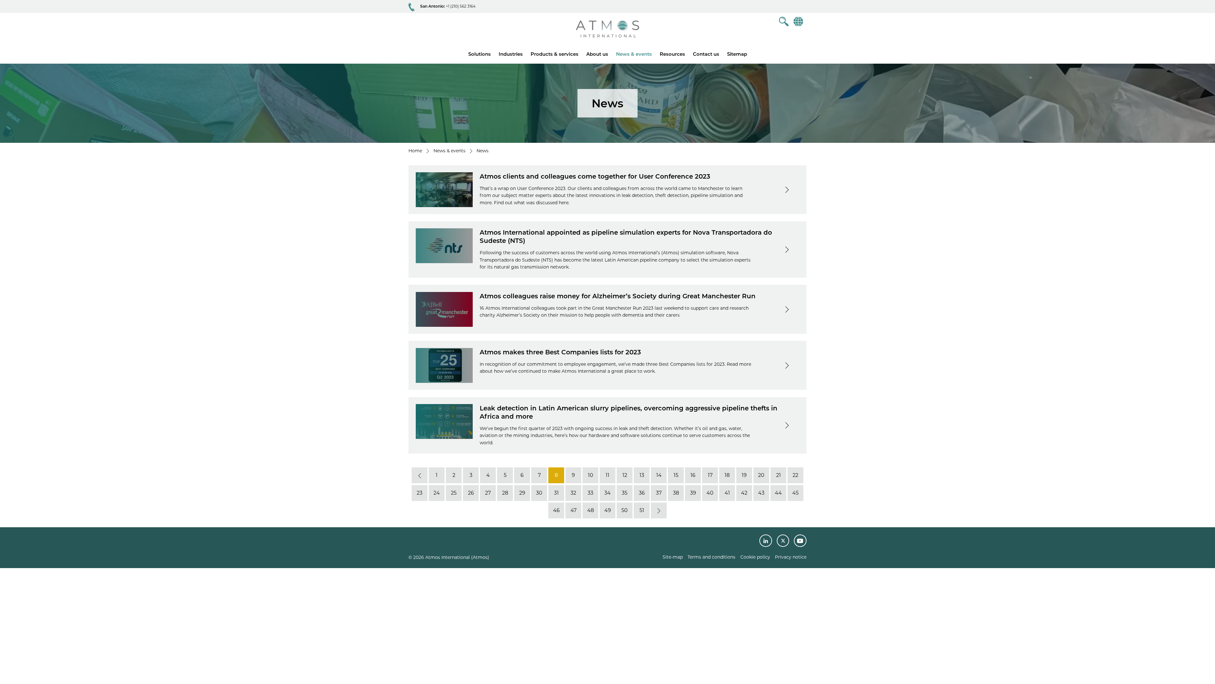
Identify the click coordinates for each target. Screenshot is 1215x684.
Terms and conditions (711, 557)
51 (641, 511)
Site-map (673, 557)
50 (624, 511)
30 (539, 493)
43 (761, 493)
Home (415, 151)
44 (778, 493)
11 (607, 475)
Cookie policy (755, 557)
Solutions (479, 54)
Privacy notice (791, 557)
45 (795, 493)
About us (597, 54)
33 (590, 493)
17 (710, 475)
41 (727, 493)
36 (642, 493)
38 (676, 493)
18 (727, 475)
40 (710, 493)
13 (641, 475)
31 (556, 493)
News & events (634, 54)
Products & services (554, 54)
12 (624, 475)
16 (692, 475)
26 (471, 493)
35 (624, 493)
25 (454, 493)
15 (676, 475)
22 (795, 475)
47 (573, 511)
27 (488, 493)
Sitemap (737, 54)
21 (778, 475)
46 (556, 511)
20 (761, 475)
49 (607, 511)
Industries (511, 54)
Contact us (706, 54)
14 (659, 475)
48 (590, 511)
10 (590, 475)
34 (607, 493)
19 (744, 475)
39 (693, 493)
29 (522, 493)
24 (436, 493)
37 (659, 493)
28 (505, 493)
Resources (672, 54)
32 (573, 493)
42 (744, 493)
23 (419, 493)
